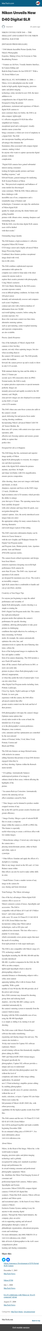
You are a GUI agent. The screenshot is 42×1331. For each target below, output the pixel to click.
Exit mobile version (21, 1327)
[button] (4, 1260)
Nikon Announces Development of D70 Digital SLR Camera (21, 1264)
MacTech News (9, 1273)
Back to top (36, 1321)
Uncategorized (29, 1312)
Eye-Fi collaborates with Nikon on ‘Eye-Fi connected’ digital (19, 1296)
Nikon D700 (8, 1280)
